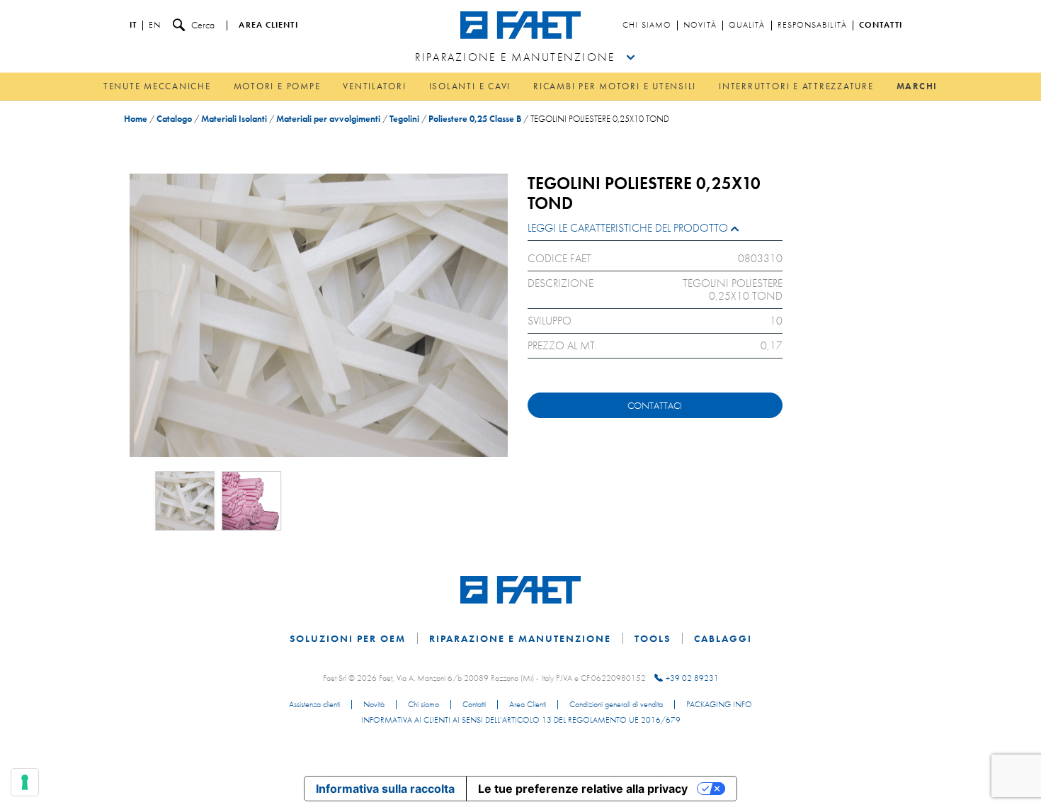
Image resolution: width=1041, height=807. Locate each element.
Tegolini (404, 119)
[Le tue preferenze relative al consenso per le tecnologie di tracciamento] (24, 782)
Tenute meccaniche (157, 86)
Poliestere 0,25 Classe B (474, 119)
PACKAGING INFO (719, 705)
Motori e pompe (277, 86)
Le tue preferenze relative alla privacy (583, 788)
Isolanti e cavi (470, 86)
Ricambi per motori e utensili (614, 86)
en (155, 25)
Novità (700, 25)
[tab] (655, 231)
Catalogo (174, 119)
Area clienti (268, 25)
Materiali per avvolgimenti (328, 119)
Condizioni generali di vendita (616, 705)
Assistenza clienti (314, 705)
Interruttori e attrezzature (796, 86)
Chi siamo (646, 25)
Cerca (203, 24)
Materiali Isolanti (234, 119)
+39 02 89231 (692, 678)
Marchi (917, 86)
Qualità (747, 25)
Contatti (880, 25)
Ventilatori (374, 86)
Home (135, 119)
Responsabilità (812, 25)
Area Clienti (527, 705)
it (133, 25)
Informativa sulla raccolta (385, 788)
